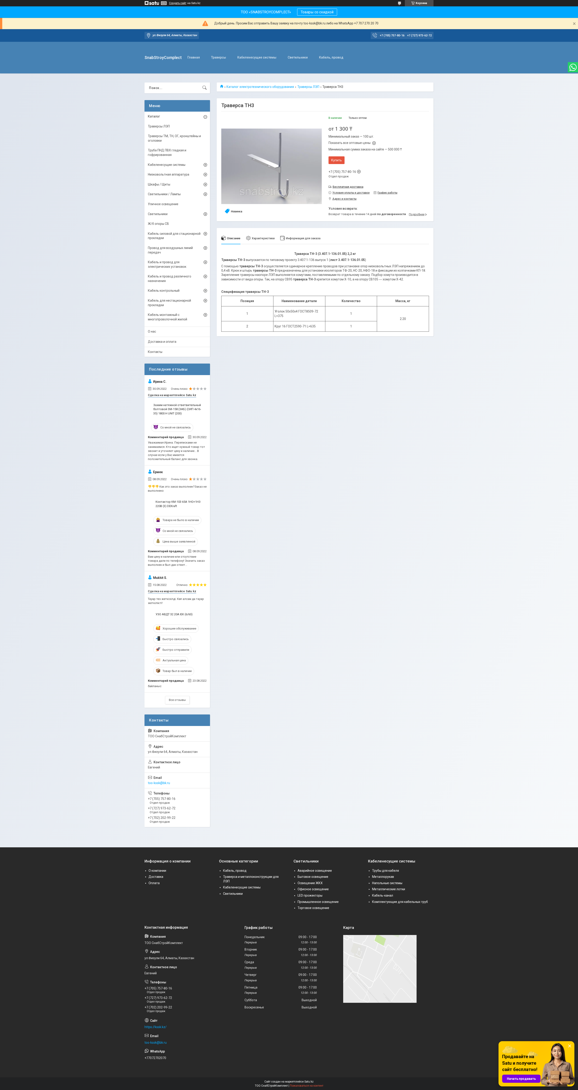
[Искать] (204, 87)
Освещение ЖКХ (310, 883)
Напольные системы (387, 883)
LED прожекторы (310, 895)
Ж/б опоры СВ (158, 224)
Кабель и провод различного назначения (169, 279)
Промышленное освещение (318, 902)
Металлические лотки (388, 889)
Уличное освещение (163, 204)
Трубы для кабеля (385, 870)
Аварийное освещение (315, 870)
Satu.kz (309, 1081)
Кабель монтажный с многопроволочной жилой (167, 317)
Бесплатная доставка (348, 186)
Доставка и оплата (162, 341)
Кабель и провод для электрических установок (167, 264)
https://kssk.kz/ (155, 1027)
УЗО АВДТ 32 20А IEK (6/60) (174, 614)
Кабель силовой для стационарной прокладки (174, 236)
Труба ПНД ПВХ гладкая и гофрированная (167, 152)
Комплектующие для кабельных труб (400, 902)
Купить (336, 160)
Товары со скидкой (317, 12)
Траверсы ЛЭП (308, 87)
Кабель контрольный (163, 290)
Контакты (155, 352)
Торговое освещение (313, 908)
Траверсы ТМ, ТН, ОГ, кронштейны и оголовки (174, 138)
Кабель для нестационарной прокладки (169, 303)
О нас (152, 331)
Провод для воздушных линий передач (170, 250)
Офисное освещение (313, 889)
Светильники (298, 57)
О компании (157, 870)
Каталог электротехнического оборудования (260, 87)
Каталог (154, 116)
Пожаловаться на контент (306, 1085)
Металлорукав (383, 877)
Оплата (154, 883)
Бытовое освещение (313, 877)
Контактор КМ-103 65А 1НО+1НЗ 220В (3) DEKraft (178, 503)
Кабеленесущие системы (256, 57)
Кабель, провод (331, 57)
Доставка (156, 877)
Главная (193, 57)
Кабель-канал (382, 895)
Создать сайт (177, 3)
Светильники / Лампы (164, 194)
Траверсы (218, 57)
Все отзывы (177, 700)
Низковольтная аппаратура (168, 174)
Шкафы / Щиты (159, 184)
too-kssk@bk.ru (159, 783)
